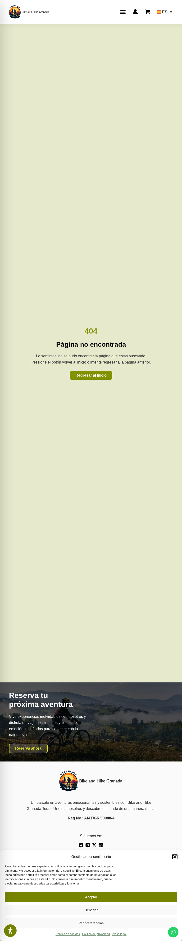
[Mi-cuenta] (135, 11)
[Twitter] (94, 845)
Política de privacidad (96, 934)
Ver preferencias (91, 923)
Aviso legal (119, 934)
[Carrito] (147, 11)
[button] (175, 856)
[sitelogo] (29, 11)
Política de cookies (68, 934)
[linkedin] (101, 845)
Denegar (91, 910)
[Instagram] (87, 845)
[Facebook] (81, 845)
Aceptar (91, 897)
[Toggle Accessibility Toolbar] (10, 930)
